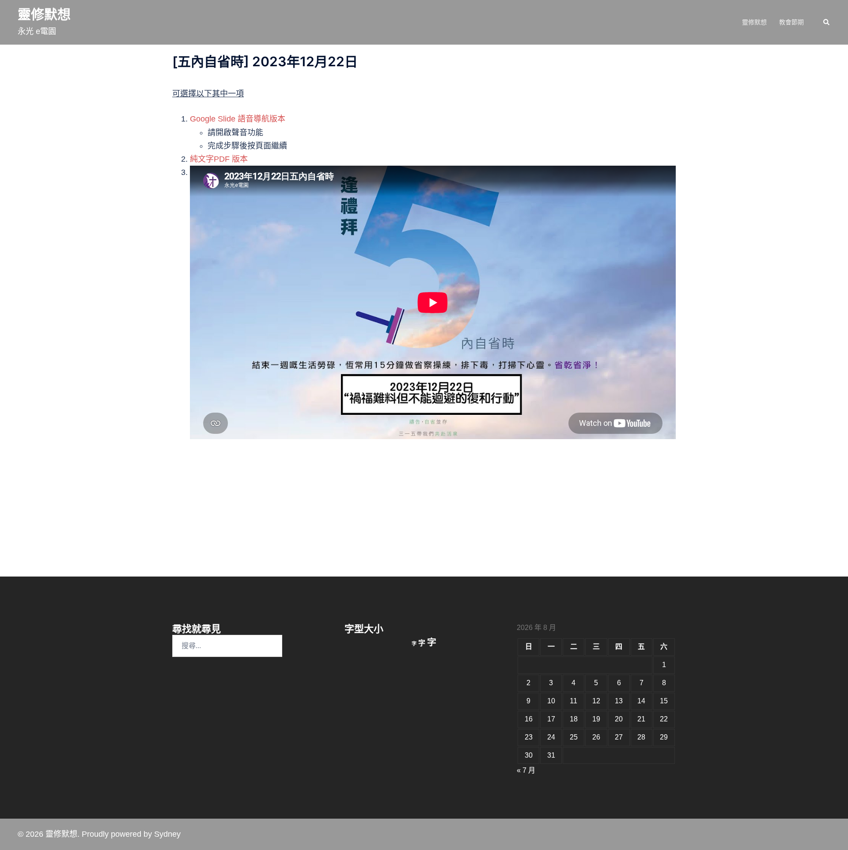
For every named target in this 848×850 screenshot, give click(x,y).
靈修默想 (44, 14)
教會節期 (791, 22)
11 (573, 701)
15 (664, 701)
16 (529, 719)
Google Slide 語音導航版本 (237, 118)
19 (596, 719)
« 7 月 (526, 770)
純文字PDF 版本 (219, 159)
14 (641, 701)
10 (551, 701)
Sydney (167, 834)
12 (596, 701)
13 (619, 701)
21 (641, 719)
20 (619, 719)
